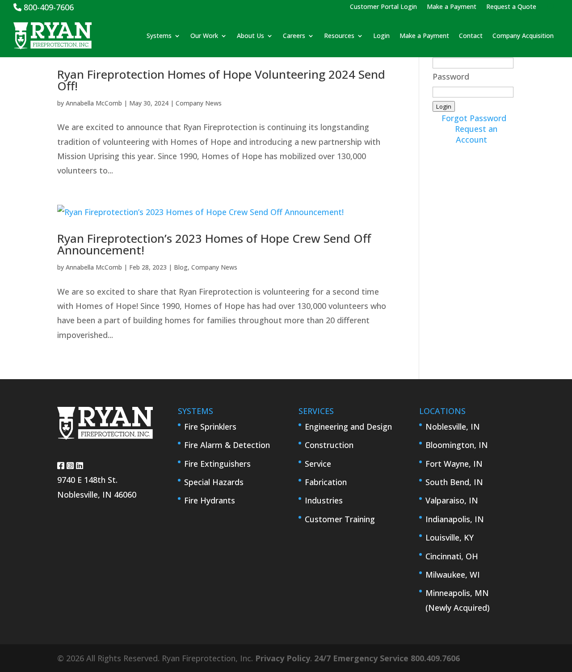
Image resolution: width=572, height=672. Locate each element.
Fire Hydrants (209, 500)
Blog (181, 267)
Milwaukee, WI (452, 574)
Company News (199, 103)
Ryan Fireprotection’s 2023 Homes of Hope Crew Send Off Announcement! (214, 244)
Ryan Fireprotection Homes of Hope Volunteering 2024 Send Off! (221, 80)
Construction (329, 445)
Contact (471, 35)
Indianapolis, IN (454, 519)
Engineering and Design (348, 426)
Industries (324, 500)
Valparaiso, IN (451, 500)
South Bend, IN (454, 482)
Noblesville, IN (452, 426)
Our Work (204, 35)
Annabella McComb (94, 103)
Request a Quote (511, 7)
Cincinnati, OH (451, 556)
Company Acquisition (523, 35)
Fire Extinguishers (217, 463)
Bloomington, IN (456, 445)
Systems (159, 35)
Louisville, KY (449, 537)
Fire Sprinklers (210, 426)
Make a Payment (451, 7)
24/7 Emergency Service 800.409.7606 (387, 658)
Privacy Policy (282, 658)
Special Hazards (214, 482)
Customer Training (340, 519)
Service (318, 463)
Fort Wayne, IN (454, 463)
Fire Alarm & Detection (227, 445)
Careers (294, 35)
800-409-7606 (47, 7)
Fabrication (326, 482)
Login (381, 35)
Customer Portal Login (383, 7)
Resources (339, 35)
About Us (250, 35)
